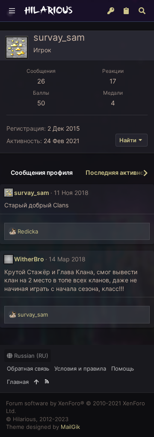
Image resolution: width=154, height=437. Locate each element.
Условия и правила (80, 368)
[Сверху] (36, 381)
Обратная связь (28, 368)
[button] (12, 10)
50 (41, 103)
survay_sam (31, 192)
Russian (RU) (30, 355)
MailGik (70, 426)
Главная (18, 381)
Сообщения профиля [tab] (42, 172)
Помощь (122, 368)
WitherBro (29, 259)
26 (41, 81)
